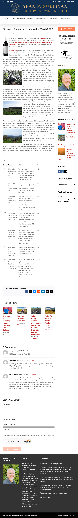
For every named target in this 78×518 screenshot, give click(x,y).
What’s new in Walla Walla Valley (48, 320)
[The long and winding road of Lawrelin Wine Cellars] (7, 307)
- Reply (32, 351)
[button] (42, 22)
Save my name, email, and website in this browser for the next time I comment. (29, 435)
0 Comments (7, 334)
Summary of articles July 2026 (21, 318)
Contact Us (45, 497)
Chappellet (13, 51)
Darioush (42, 38)
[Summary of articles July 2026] (22, 307)
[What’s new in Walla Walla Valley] (50, 307)
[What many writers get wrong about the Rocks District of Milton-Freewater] (36, 307)
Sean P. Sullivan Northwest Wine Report (26, 515)
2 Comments (34, 338)
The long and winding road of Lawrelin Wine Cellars (7, 323)
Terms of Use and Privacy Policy (66, 515)
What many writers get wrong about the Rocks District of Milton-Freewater (36, 325)
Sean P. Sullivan (8, 33)
